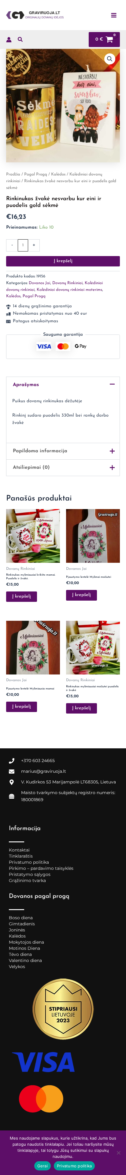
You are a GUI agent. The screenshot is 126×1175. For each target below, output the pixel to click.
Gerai (42, 1165)
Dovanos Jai (39, 283)
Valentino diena (25, 960)
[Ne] (118, 1153)
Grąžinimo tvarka (27, 880)
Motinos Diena (24, 948)
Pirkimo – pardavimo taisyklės (41, 868)
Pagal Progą (35, 174)
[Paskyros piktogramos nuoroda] (9, 39)
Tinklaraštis (21, 856)
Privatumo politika (29, 862)
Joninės (17, 930)
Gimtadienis (22, 924)
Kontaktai (19, 850)
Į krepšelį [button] (21, 596)
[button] (20, 41)
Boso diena (21, 917)
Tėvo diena (20, 954)
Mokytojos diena (26, 942)
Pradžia (13, 174)
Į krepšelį (63, 261)
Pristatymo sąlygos (29, 874)
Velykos (17, 966)
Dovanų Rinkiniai (67, 283)
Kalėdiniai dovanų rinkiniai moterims (69, 290)
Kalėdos (58, 174)
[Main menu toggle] (114, 15)
